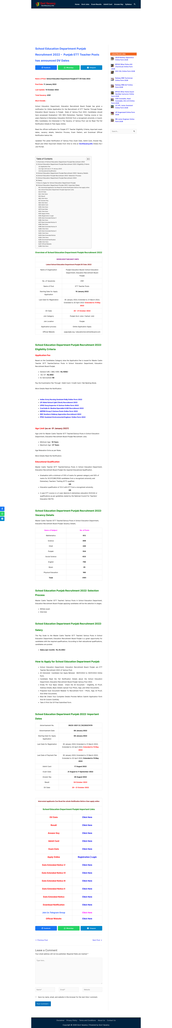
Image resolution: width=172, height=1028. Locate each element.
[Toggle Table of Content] (87, 159)
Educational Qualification (48, 171)
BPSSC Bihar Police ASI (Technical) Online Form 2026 (122, 66)
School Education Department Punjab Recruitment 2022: (57, 178)
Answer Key (44, 200)
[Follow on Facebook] (2, 509)
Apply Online (45, 213)
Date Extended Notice (49, 235)
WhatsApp (69, 67)
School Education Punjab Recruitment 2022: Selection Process (59, 175)
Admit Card (44, 205)
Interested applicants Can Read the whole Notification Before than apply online (65, 187)
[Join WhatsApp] (2, 514)
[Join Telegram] (2, 519)
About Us (101, 1020)
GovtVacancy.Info (86, 144)
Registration (84, 857)
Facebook (47, 67)
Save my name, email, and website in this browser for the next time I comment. (68, 997)
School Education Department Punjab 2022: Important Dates (59, 185)
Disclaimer (60, 1020)
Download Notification (49, 239)
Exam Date (44, 209)
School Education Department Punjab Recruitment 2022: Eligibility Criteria (63, 164)
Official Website (46, 244)
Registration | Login (48, 216)
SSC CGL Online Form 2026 (125, 71)
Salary (40, 180)
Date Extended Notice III (49, 226)
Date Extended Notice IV (49, 222)
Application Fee (45, 166)
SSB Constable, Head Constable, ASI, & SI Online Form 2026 (123, 101)
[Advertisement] (86, 23)
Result (43, 196)
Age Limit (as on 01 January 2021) (51, 168)
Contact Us (111, 1020)
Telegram (93, 67)
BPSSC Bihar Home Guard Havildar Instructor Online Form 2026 (122, 94)
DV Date (43, 192)
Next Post (97, 940)
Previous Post (41, 940)
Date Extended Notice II (49, 231)
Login (94, 857)
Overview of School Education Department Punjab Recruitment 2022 (61, 162)
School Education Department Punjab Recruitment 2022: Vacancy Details (63, 173)
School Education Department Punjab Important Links (57, 189)
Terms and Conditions (87, 1020)
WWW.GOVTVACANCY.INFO (68, 259)
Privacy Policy (71, 1020)
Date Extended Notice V (49, 218)
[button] (135, 4)
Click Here (44, 194)
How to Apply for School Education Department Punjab (57, 183)
